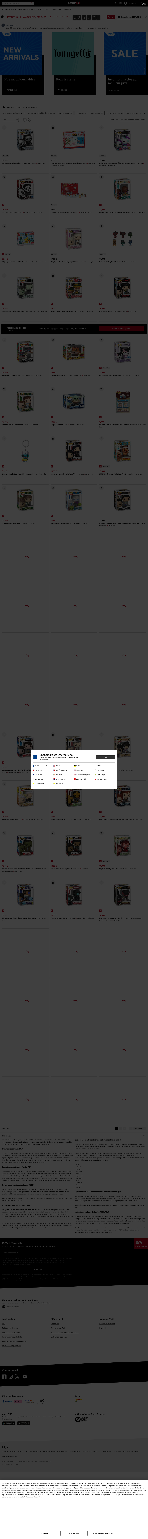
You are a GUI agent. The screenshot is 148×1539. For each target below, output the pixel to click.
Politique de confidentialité (32, 1497)
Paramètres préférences (103, 1533)
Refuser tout (74, 1533)
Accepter (44, 1533)
